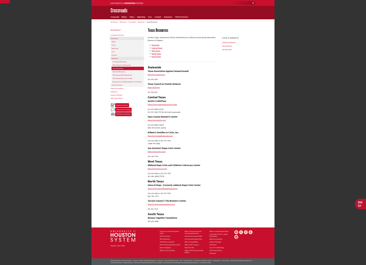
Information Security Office (193, 236)
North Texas (156, 54)
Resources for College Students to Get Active (127, 82)
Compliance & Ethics (117, 35)
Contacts (135, 260)
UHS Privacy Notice (117, 98)
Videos (124, 17)
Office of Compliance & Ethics (219, 231)
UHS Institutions (165, 236)
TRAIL (180, 260)
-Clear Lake (227, 49)
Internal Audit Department (193, 239)
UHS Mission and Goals (167, 242)
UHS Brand (212, 245)
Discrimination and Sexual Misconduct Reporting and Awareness (181, 262)
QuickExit (360, 203)
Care (150, 17)
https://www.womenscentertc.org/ (161, 204)
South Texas (156, 56)
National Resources (118, 72)
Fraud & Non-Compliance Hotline (202, 260)
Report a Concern (122, 105)
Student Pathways (116, 95)
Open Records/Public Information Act (241, 260)
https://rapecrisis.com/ (157, 152)
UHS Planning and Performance (170, 245)
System (114, 22)
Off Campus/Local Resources (121, 65)
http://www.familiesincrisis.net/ (160, 136)
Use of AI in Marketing (216, 248)
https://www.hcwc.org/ (157, 120)
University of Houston (229, 42)
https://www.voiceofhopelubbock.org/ (163, 188)
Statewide (155, 45)
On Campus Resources (119, 62)
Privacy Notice (226, 260)
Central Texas (157, 48)
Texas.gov (160, 260)
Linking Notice (217, 260)
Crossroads (119, 10)
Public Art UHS (189, 248)
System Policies (205, 262)
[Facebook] (236, 232)
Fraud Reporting (188, 260)
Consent (158, 17)
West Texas (156, 51)
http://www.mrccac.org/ (157, 169)
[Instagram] (246, 232)
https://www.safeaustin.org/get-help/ (162, 104)
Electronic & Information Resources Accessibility (148, 262)
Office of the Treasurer (192, 245)
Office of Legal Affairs (191, 242)
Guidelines (114, 92)
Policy (132, 17)
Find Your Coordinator (123, 114)
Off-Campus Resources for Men (122, 78)
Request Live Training (123, 110)
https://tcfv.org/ (154, 87)
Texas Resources (117, 68)
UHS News (212, 253)
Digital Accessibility (117, 88)
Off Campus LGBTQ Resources (122, 75)
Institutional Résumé (116, 262)
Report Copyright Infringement (147, 260)
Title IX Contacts (181, 17)
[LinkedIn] (236, 237)
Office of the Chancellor (167, 250)
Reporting (141, 17)
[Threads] (250, 232)
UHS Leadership (165, 239)
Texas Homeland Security (171, 260)
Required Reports (128, 262)
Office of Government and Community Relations (193, 232)
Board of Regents (165, 248)
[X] (241, 232)
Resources (168, 17)
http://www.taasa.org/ (156, 75)
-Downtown (227, 46)
